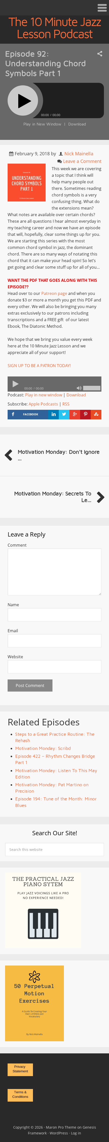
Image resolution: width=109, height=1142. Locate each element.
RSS (65, 404)
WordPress (59, 1133)
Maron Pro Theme (61, 1127)
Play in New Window (42, 124)
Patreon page (54, 293)
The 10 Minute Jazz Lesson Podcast (54, 27)
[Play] (23, 100)
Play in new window (43, 395)
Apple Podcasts (43, 404)
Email (13, 630)
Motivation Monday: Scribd (43, 748)
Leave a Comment (82, 161)
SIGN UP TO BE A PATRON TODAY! (39, 365)
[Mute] (79, 388)
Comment (17, 545)
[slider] (91, 388)
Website (15, 656)
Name (13, 604)
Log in (76, 1133)
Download (77, 124)
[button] (54, 7)
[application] (54, 384)
